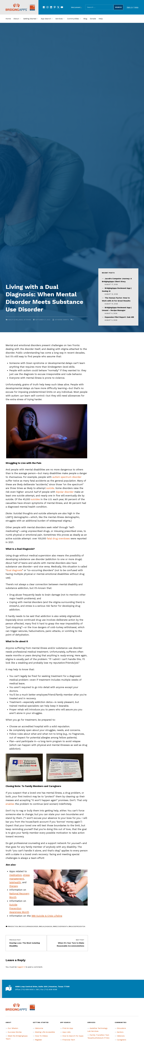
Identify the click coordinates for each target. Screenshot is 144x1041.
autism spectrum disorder (66, 477)
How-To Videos (41, 1036)
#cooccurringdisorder (29, 926)
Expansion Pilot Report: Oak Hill (119, 317)
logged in (21, 967)
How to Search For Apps (72, 1036)
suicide (50, 488)
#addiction (13, 926)
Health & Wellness (15, 320)
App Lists (66, 1032)
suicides (35, 499)
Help (136, 7)
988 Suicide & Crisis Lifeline (47, 915)
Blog (85, 19)
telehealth (15, 882)
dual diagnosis (14, 570)
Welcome (39, 1028)
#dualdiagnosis (46, 926)
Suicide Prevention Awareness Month (19, 908)
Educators (121, 1028)
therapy (13, 886)
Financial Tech (68, 1040)
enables (10, 804)
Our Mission (13, 1028)
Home (8, 19)
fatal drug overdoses (58, 538)
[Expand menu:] (20, 18)
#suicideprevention (77, 926)
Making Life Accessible (45, 1032)
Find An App (67, 1028)
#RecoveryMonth (61, 926)
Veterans (27, 320)
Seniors (120, 1032)
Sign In (130, 7)
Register (38, 1040)
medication (15, 875)
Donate (93, 19)
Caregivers (121, 1040)
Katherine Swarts (62, 320)
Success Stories (15, 1032)
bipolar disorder (65, 492)
